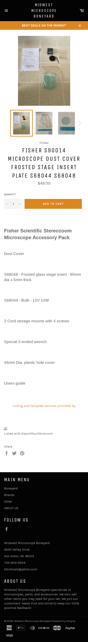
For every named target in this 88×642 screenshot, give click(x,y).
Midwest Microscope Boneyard (44, 10)
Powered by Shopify (63, 620)
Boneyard (11, 488)
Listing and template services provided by (44, 406)
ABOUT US (11, 508)
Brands (9, 495)
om (34, 569)
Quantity (10, 194)
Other (8, 501)
